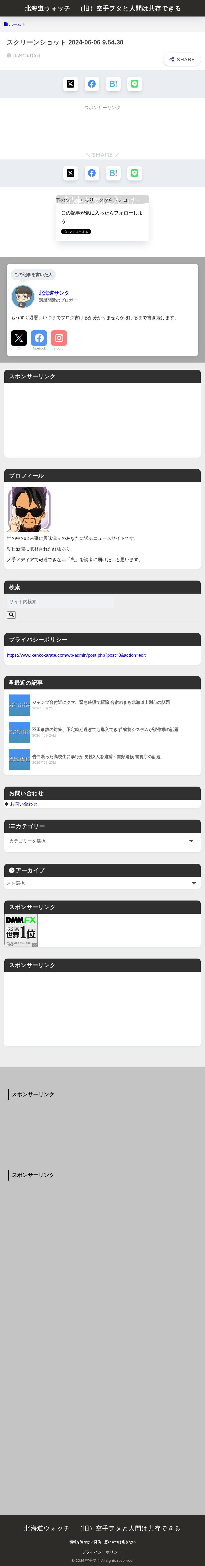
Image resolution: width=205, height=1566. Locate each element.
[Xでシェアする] (70, 84)
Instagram (59, 348)
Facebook (39, 348)
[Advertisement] (102, 420)
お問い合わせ (23, 804)
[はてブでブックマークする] (113, 84)
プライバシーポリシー (102, 1552)
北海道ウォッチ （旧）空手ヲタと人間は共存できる (103, 8)
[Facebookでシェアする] (92, 84)
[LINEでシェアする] (134, 84)
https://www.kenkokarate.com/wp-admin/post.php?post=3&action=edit (76, 655)
